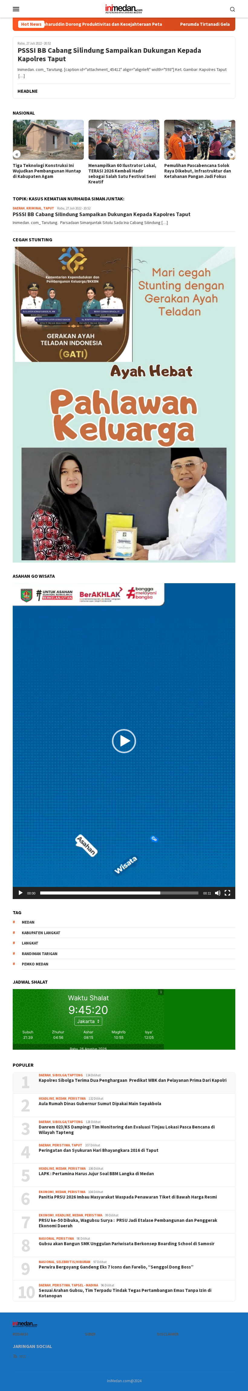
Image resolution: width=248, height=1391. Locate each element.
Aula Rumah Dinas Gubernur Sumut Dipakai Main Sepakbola (100, 1103)
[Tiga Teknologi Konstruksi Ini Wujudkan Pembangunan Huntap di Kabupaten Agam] (48, 140)
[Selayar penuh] (227, 893)
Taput (48, 208)
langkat (30, 943)
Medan (61, 1098)
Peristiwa (77, 1098)
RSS (23, 1356)
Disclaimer (168, 1334)
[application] (124, 741)
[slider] (119, 892)
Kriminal (34, 208)
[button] (124, 741)
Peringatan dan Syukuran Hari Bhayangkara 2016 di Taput (99, 1150)
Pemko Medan (35, 964)
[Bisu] (218, 893)
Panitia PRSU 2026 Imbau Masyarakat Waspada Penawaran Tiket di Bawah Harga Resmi (128, 1197)
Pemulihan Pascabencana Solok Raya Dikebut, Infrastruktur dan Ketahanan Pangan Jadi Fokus (197, 171)
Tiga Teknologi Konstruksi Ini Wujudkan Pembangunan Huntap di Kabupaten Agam (47, 171)
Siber (90, 1334)
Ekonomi (46, 1192)
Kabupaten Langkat (41, 932)
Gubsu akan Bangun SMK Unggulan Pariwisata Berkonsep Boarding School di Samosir (126, 1243)
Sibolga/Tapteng (67, 1075)
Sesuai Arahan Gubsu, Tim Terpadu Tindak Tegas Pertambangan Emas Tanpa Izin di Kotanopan (125, 1293)
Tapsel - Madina (84, 1285)
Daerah (19, 208)
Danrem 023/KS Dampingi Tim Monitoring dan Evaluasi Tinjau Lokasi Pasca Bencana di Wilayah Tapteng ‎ (127, 1129)
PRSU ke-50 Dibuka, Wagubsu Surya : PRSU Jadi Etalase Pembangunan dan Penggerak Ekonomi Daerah (128, 1223)
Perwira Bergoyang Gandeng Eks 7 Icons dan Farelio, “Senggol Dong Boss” (116, 1267)
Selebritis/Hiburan (73, 1262)
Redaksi (20, 1334)
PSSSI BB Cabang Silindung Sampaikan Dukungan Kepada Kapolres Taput (109, 55)
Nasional (47, 1238)
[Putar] (21, 893)
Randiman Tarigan (39, 953)
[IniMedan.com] (124, 8)
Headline (46, 1098)
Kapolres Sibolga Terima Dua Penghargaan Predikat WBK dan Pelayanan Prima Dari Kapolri (133, 1080)
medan (28, 922)
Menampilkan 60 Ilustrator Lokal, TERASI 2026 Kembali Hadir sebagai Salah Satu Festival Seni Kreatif (122, 174)
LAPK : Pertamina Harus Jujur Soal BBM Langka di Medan (96, 1173)
